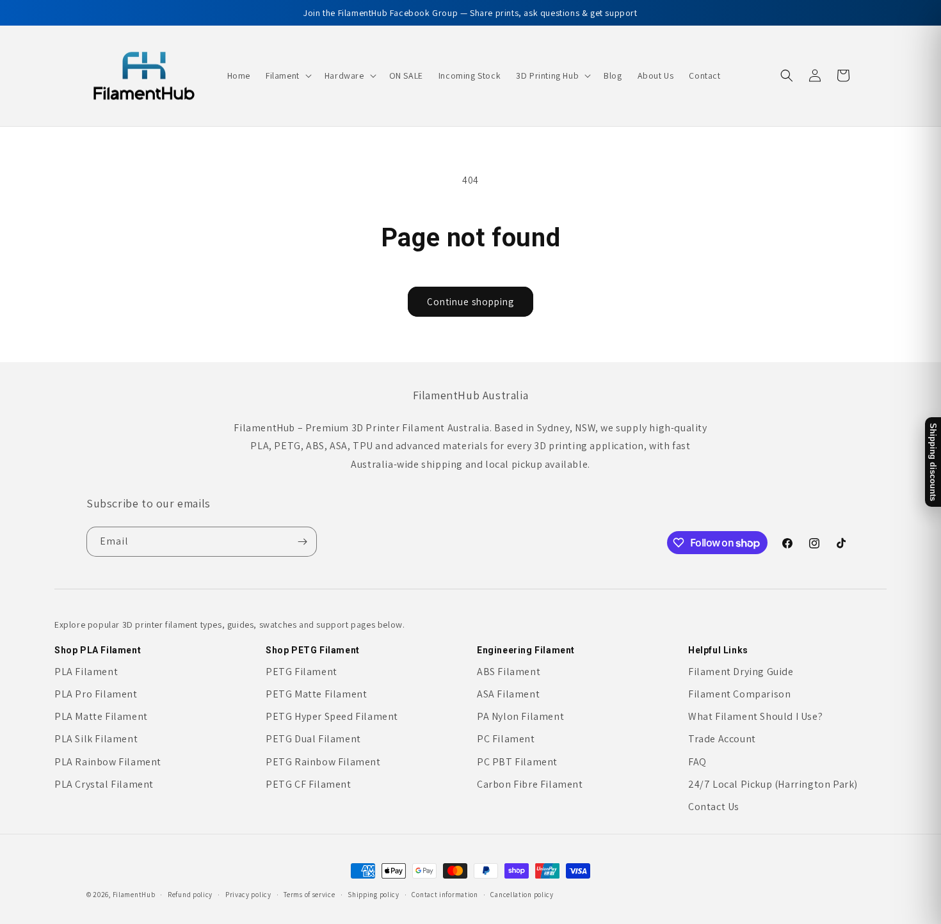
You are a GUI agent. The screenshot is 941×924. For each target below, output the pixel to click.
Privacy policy (248, 893)
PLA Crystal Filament (104, 784)
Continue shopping (470, 302)
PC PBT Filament (517, 762)
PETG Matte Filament (316, 694)
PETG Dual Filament (313, 738)
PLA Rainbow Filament (107, 762)
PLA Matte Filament (101, 716)
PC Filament (506, 738)
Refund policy (190, 893)
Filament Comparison (739, 694)
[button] (287, 75)
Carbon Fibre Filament (530, 784)
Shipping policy (373, 893)
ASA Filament (508, 694)
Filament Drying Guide (741, 671)
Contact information (445, 893)
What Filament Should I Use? (755, 716)
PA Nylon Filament (520, 716)
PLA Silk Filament (96, 738)
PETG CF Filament (308, 784)
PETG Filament (301, 671)
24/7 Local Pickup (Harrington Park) (773, 784)
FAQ (697, 762)
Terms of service (309, 893)
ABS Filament (508, 671)
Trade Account (722, 738)
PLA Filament (86, 671)
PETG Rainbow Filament (323, 762)
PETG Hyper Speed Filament (332, 716)
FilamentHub (134, 894)
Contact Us (713, 806)
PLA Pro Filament (96, 694)
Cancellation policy (521, 893)
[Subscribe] (302, 542)
